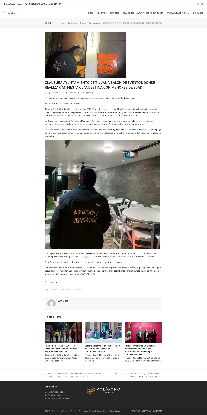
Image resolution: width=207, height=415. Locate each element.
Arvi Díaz (72, 92)
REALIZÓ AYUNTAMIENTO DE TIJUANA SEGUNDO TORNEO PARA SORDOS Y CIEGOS (137, 375)
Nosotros (135, 411)
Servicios (146, 411)
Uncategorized (87, 92)
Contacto (157, 411)
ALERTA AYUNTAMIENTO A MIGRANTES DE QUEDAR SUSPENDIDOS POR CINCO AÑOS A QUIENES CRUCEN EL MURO (77, 375)
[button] (52, 289)
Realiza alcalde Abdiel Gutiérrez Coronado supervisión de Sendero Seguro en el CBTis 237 (61, 349)
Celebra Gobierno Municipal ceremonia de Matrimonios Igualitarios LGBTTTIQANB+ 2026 (103, 349)
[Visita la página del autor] (51, 303)
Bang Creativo (115, 411)
